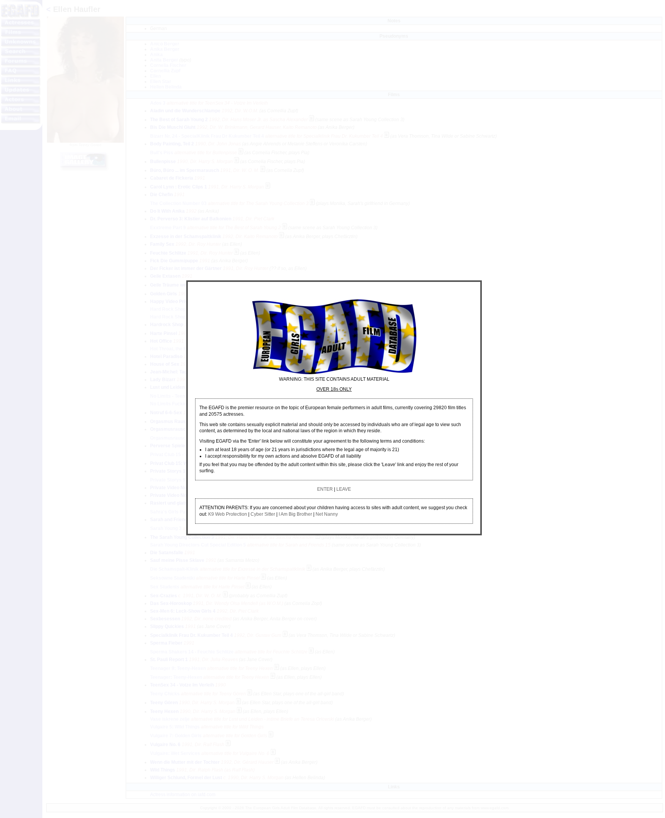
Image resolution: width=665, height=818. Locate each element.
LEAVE (343, 489)
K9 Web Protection (227, 514)
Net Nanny (327, 514)
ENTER (325, 489)
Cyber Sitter (263, 514)
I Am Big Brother (295, 514)
